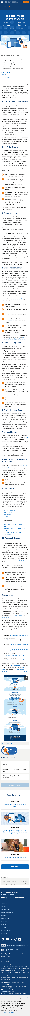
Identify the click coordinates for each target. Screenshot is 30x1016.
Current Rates (5, 909)
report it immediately (15, 665)
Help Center (5, 918)
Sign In (26, 2)
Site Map (4, 921)
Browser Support (6, 930)
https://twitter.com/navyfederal (12, 640)
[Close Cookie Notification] (27, 998)
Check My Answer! (15, 785)
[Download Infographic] (26, 678)
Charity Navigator (8, 512)
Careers (3, 906)
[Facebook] (2, 939)
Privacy (3, 924)
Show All (26, 877)
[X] (11, 939)
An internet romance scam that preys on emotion (12, 763)
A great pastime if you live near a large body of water (14, 770)
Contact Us (4, 915)
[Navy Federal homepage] (11, 2)
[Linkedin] (19, 939)
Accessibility (5, 933)
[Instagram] (15, 939)
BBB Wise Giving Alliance (10, 510)
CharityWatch (7, 514)
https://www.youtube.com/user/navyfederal (15, 660)
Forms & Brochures (7, 912)
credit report (11, 320)
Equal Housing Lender (12, 950)
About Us (4, 903)
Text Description (6, 743)
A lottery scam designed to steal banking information (12, 776)
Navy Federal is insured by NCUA (17, 946)
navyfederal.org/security (17, 615)
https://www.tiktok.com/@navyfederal (14, 655)
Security (4, 927)
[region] (15, 1005)
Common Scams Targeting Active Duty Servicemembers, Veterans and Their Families (15, 832)
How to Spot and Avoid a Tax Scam (15, 857)
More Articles (18, 867)
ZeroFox (25, 437)
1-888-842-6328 (7, 895)
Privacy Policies (9, 1012)
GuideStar (6, 516)
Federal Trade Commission (17, 299)
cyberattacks (21, 560)
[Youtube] (7, 939)
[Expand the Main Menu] (2, 2)
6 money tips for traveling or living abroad (15, 805)
